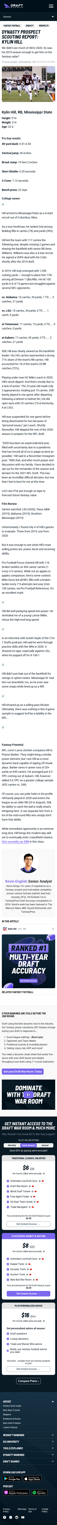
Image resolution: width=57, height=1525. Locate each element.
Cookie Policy (45, 1510)
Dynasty (29, 25)
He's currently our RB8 (15, 841)
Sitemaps (22, 1509)
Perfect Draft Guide (12, 1406)
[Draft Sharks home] (13, 6)
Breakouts (8, 1419)
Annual (45, 1145)
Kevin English (11, 62)
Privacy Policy (6, 1510)
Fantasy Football (12, 25)
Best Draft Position (12, 1423)
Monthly (12, 1145)
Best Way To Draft (11, 1410)
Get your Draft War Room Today (23, 1071)
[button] (43, 1181)
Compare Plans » (28, 1381)
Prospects (43, 25)
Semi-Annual (28, 1145)
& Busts (17, 1419)
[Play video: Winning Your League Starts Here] (28, 1095)
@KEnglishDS (24, 62)
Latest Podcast (10, 1427)
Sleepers (7, 1414)
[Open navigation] (51, 6)
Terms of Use (32, 1510)
